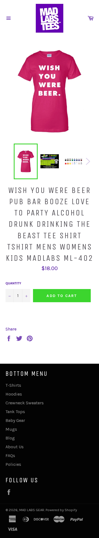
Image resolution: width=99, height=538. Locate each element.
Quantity (13, 283)
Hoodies (14, 394)
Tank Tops (15, 411)
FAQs (10, 455)
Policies (13, 464)
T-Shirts (13, 385)
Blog (10, 438)
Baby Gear (15, 420)
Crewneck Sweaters (25, 402)
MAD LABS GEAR (31, 510)
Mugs (11, 429)
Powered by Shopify (61, 510)
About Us (15, 446)
